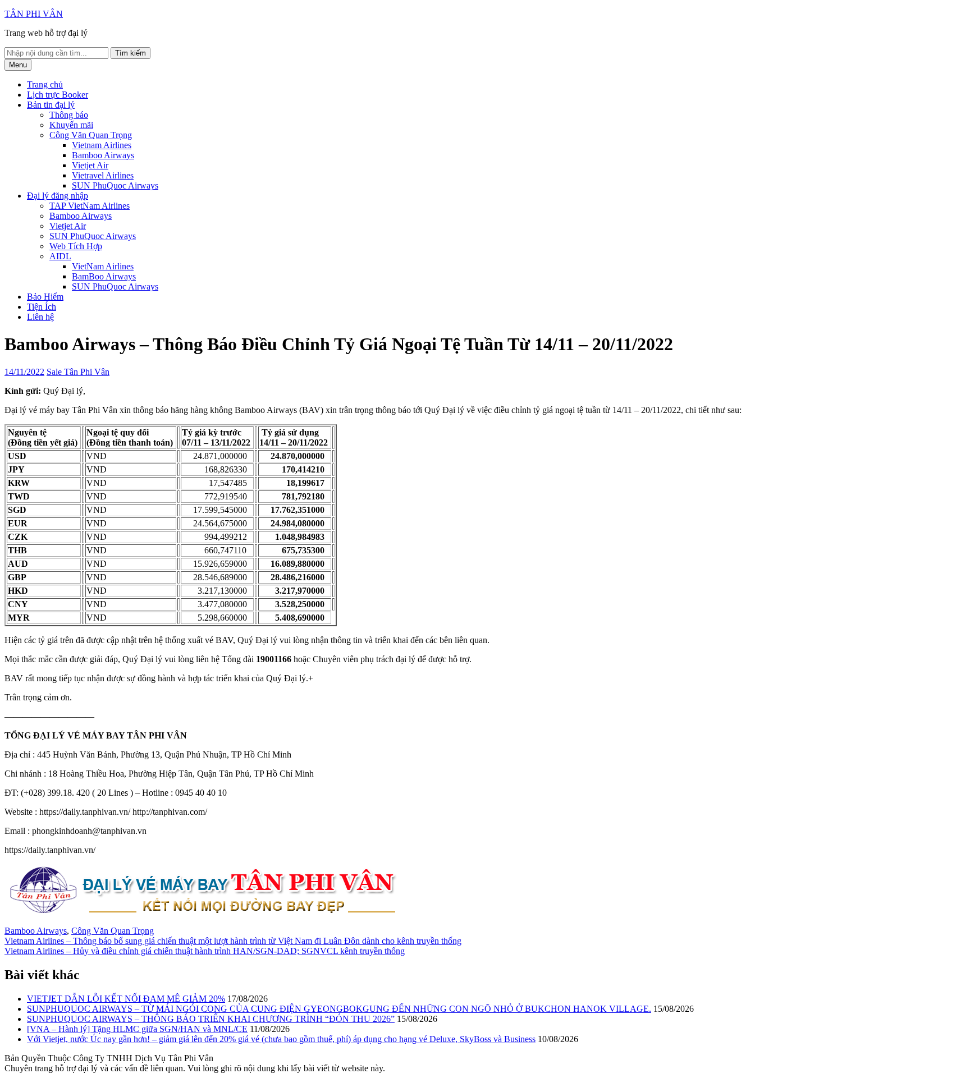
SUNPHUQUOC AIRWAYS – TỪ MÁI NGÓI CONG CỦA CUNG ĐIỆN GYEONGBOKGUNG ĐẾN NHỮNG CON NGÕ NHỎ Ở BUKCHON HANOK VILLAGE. (339, 1008)
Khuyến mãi (71, 125)
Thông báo (68, 115)
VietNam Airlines (103, 266)
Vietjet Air (90, 165)
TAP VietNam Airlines (89, 205)
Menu (18, 65)
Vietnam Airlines (101, 145)
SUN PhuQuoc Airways (115, 185)
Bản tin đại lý (51, 104)
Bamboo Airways (103, 155)
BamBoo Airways (104, 276)
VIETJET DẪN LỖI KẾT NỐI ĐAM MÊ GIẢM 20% (126, 998)
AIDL (60, 256)
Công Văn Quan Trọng (90, 135)
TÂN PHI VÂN (33, 14)
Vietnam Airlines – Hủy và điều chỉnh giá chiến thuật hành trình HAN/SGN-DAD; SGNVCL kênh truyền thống (204, 951)
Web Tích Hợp (75, 246)
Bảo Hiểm (45, 296)
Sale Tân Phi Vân (78, 372)
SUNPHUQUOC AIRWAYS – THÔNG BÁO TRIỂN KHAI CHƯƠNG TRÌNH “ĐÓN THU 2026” (211, 1019)
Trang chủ (45, 84)
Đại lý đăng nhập (57, 195)
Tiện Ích (41, 306)
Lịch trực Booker (57, 94)
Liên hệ (40, 317)
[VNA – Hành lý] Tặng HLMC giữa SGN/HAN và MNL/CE (137, 1029)
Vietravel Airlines (103, 175)
